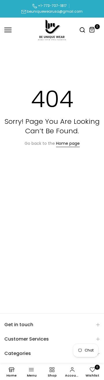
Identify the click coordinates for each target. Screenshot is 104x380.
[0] (92, 30)
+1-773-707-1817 (52, 5)
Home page (68, 143)
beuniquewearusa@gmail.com (55, 11)
